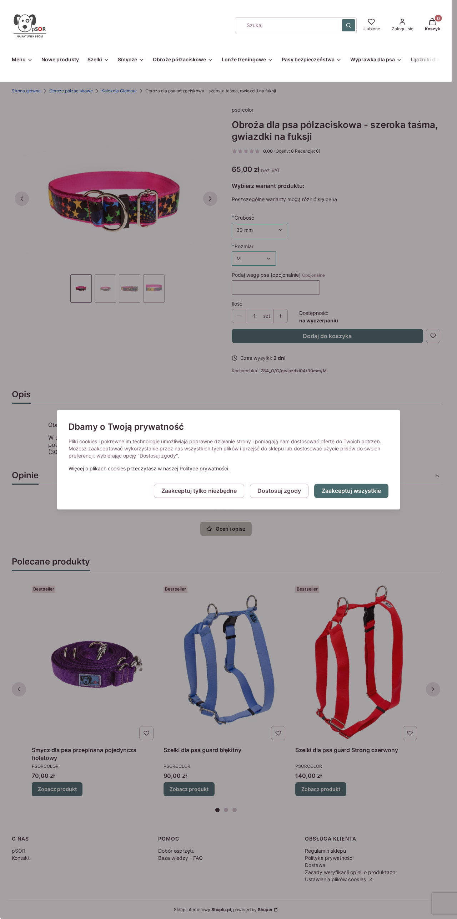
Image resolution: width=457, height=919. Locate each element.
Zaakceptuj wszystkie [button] (351, 490)
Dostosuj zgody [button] (279, 490)
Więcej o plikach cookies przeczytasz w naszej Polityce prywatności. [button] (149, 468)
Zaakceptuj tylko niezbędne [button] (199, 490)
